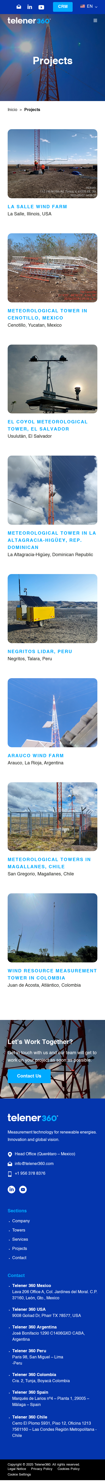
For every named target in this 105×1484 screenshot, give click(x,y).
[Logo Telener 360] (29, 19)
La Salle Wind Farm (37, 207)
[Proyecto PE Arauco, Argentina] (52, 680)
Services (20, 1240)
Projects (19, 1249)
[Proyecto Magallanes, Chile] (52, 784)
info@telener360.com (34, 1164)
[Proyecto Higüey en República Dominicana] (52, 458)
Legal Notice (17, 1469)
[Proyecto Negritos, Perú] (52, 576)
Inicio (12, 110)
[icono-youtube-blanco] (41, 7)
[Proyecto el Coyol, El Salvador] (52, 347)
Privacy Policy (41, 1469)
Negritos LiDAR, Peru (40, 652)
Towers (18, 1230)
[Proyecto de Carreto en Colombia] (52, 895)
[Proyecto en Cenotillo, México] (52, 235)
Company (21, 1221)
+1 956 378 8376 (30, 1174)
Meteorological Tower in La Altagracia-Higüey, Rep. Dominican (52, 540)
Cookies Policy (69, 1469)
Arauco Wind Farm (36, 756)
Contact (19, 1258)
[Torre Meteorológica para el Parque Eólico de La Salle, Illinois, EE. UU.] (52, 131)
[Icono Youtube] (23, 1188)
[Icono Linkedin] (30, 7)
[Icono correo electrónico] (19, 7)
